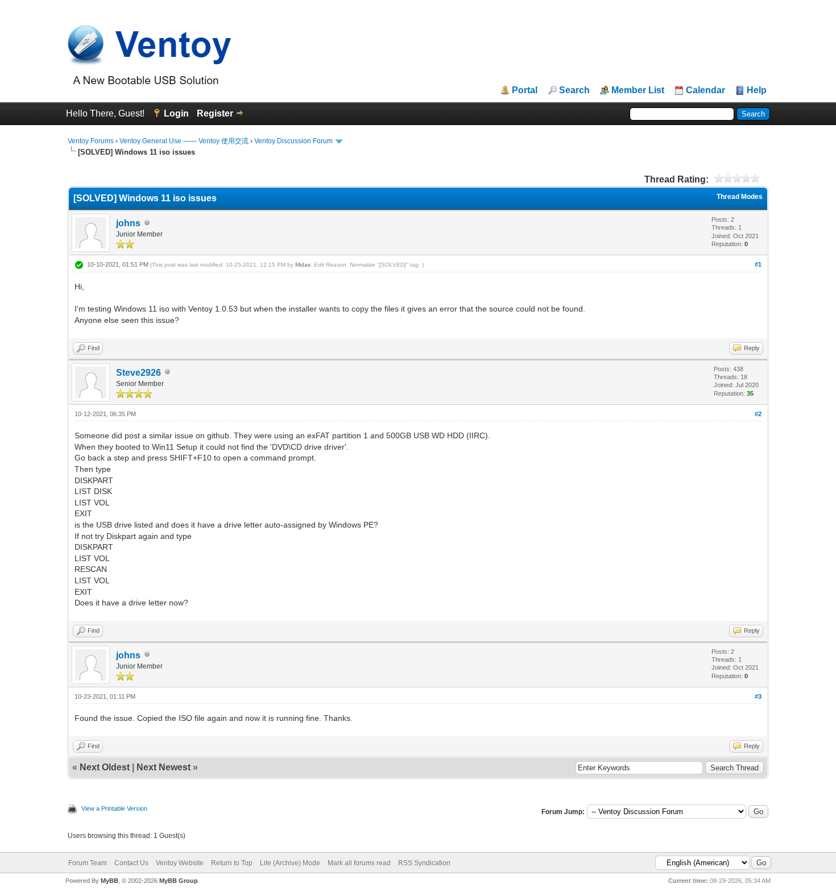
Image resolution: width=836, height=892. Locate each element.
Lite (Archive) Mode (290, 863)
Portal (524, 90)
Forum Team (87, 863)
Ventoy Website (180, 863)
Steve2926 (138, 372)
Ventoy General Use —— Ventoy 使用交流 (184, 141)
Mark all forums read (359, 863)
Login (176, 113)
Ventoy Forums (91, 141)
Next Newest (163, 767)
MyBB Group (178, 880)
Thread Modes (740, 197)
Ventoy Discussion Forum (293, 141)
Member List (637, 90)
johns (128, 223)
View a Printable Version (114, 808)
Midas (303, 265)
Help (757, 90)
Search (574, 90)
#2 (758, 413)
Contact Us (131, 863)
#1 (758, 264)
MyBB (109, 880)
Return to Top (232, 863)
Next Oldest (105, 767)
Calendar (705, 90)
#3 (758, 696)
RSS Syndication (424, 863)
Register (215, 113)
